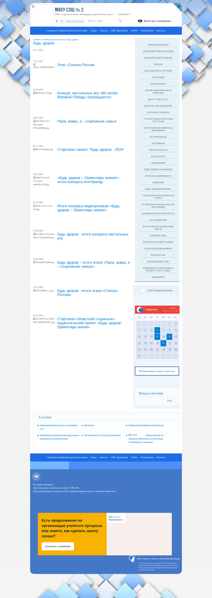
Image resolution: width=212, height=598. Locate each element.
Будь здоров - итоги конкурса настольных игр (93, 236)
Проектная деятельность (54, 39)
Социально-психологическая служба (158, 197)
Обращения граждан (158, 45)
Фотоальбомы (147, 30)
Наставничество (158, 220)
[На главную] (57, 21)
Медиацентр (158, 277)
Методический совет (158, 262)
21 (163, 343)
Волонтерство (158, 255)
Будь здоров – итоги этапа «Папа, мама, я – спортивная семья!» (93, 264)
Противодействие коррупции (158, 51)
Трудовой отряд (158, 236)
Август (173, 308)
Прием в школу (158, 84)
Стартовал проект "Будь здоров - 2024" (90, 149)
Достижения (158, 143)
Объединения (158, 163)
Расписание (158, 77)
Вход (169, 400)
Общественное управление (158, 169)
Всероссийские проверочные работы (158, 228)
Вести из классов (158, 150)
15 (169, 336)
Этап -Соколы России (75, 65)
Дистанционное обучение (158, 71)
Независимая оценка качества (157, 371)
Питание (158, 64)
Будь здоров (72, 39)
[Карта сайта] (62, 21)
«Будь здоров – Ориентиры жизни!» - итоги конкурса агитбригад (89, 180)
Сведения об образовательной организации (67, 30)
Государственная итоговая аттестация (158, 120)
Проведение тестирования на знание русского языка (158, 269)
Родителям (158, 182)
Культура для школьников (158, 249)
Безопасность (158, 156)
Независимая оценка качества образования (158, 206)
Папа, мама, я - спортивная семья (86, 121)
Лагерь (93, 30)
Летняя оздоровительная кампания (158, 91)
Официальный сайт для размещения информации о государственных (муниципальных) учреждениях (146, 438)
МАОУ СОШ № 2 (69, 10)
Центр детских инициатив (158, 106)
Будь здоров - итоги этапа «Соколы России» (87, 293)
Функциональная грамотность (158, 214)
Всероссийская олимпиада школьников (158, 129)
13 (157, 336)
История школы (158, 137)
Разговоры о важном (158, 112)
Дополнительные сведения (158, 58)
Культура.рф (89, 425)
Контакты (161, 30)
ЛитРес (134, 30)
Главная (37, 39)
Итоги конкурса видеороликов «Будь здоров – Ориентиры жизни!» (88, 208)
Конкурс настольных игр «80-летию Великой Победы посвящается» (87, 95)
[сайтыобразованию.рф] (177, 7)
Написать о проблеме (57, 546)
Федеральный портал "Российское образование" (102, 435)
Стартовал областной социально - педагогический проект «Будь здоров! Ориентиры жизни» (89, 323)
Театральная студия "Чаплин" (158, 242)
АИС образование (119, 30)
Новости (104, 30)
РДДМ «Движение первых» (158, 189)
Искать (120, 21)
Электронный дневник (159, 290)
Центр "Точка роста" (158, 99)
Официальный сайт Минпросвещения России (146, 425)
